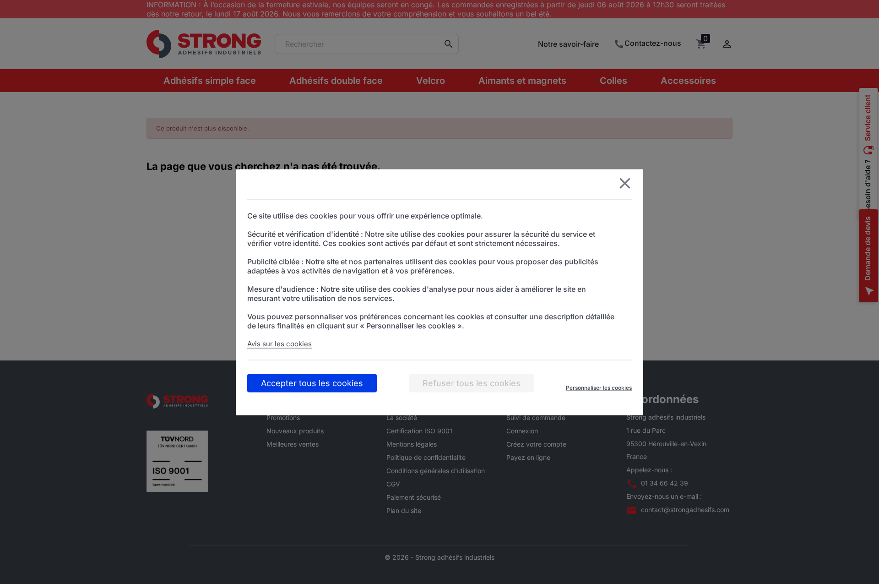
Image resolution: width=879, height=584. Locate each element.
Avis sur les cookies (279, 343)
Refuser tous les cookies (472, 383)
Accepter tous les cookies (312, 383)
